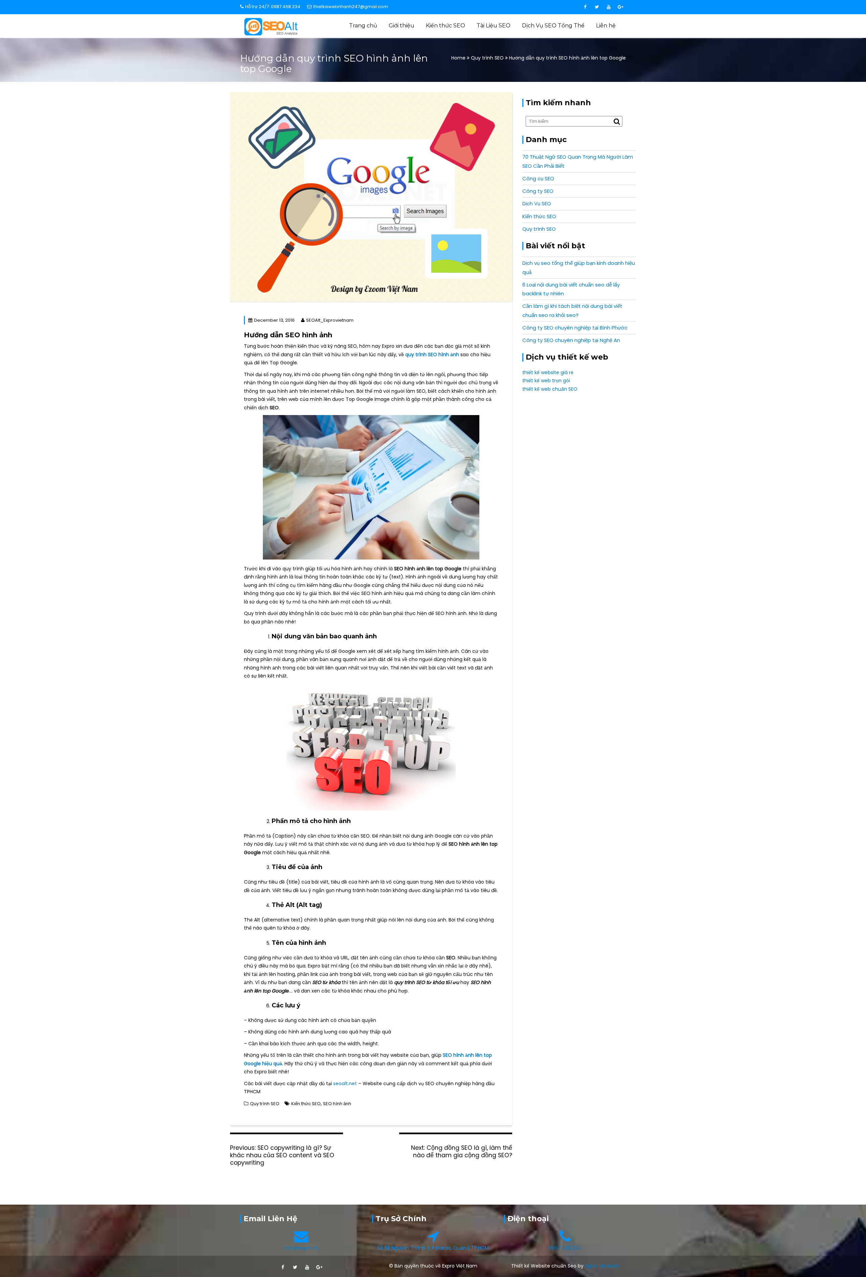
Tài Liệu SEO (493, 25)
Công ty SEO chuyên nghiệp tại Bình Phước (575, 327)
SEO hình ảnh (337, 1103)
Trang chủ (363, 25)
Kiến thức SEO (445, 25)
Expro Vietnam (602, 1265)
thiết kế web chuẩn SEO (549, 389)
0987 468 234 (565, 1248)
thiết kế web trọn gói (546, 380)
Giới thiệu (401, 25)
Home (459, 57)
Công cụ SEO (538, 178)
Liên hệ (606, 25)
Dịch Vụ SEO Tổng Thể (553, 25)
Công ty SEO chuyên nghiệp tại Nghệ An (571, 340)
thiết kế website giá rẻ (547, 372)
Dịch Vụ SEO (536, 203)
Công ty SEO (537, 191)
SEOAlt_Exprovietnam (330, 320)
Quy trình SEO (487, 57)
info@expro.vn (301, 1248)
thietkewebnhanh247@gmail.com (350, 6)
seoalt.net (345, 1083)
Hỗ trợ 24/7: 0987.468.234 (272, 6)
